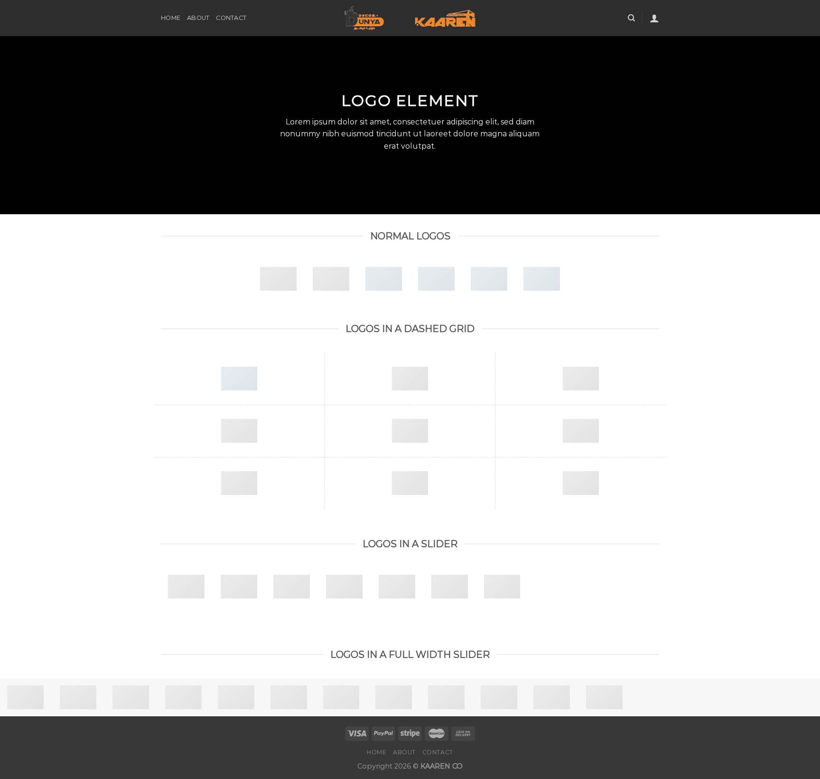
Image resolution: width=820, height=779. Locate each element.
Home (170, 17)
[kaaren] (410, 18)
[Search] (631, 18)
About (198, 17)
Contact (231, 17)
